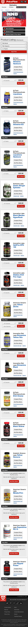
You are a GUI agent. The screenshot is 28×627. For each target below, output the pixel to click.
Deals (15, 607)
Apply (14, 51)
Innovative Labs (16, 225)
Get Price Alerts (18, 69)
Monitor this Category (21, 7)
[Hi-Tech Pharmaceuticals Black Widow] (7, 428)
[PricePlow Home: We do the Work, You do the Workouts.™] (4, 3)
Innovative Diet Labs (17, 345)
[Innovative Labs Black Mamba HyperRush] (7, 219)
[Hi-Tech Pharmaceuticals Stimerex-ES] (7, 126)
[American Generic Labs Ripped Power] (7, 568)
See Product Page (7, 67)
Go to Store (7, 70)
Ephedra (15, 73)
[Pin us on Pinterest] (10, 603)
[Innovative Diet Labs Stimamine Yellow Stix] (7, 339)
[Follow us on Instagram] (14, 603)
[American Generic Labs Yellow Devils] (7, 308)
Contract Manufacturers (19, 611)
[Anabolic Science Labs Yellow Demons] (7, 459)
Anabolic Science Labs (18, 465)
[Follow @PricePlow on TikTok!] (17, 603)
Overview (4, 7)
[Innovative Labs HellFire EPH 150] (7, 248)
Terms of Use (7, 614)
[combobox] (14, 43)
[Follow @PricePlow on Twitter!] (7, 603)
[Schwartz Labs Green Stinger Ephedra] (7, 189)
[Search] (21, 2)
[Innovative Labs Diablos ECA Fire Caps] (7, 279)
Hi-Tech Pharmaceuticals (18, 72)
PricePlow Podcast (18, 616)
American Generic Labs (18, 315)
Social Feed (16, 609)
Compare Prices (18, 67)
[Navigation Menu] (25, 2)
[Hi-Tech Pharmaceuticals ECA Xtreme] (7, 398)
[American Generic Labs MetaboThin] (7, 496)
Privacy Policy (7, 611)
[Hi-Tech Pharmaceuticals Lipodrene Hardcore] (7, 157)
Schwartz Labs (16, 196)
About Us (6, 609)
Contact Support (7, 607)
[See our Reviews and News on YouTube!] (21, 603)
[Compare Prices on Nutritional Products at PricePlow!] (3, 598)
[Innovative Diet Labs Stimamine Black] (7, 367)
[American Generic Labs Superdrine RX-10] (7, 532)
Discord (15, 614)
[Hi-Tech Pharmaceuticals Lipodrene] (7, 96)
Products (11, 7)
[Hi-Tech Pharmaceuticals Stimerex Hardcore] (7, 64)
